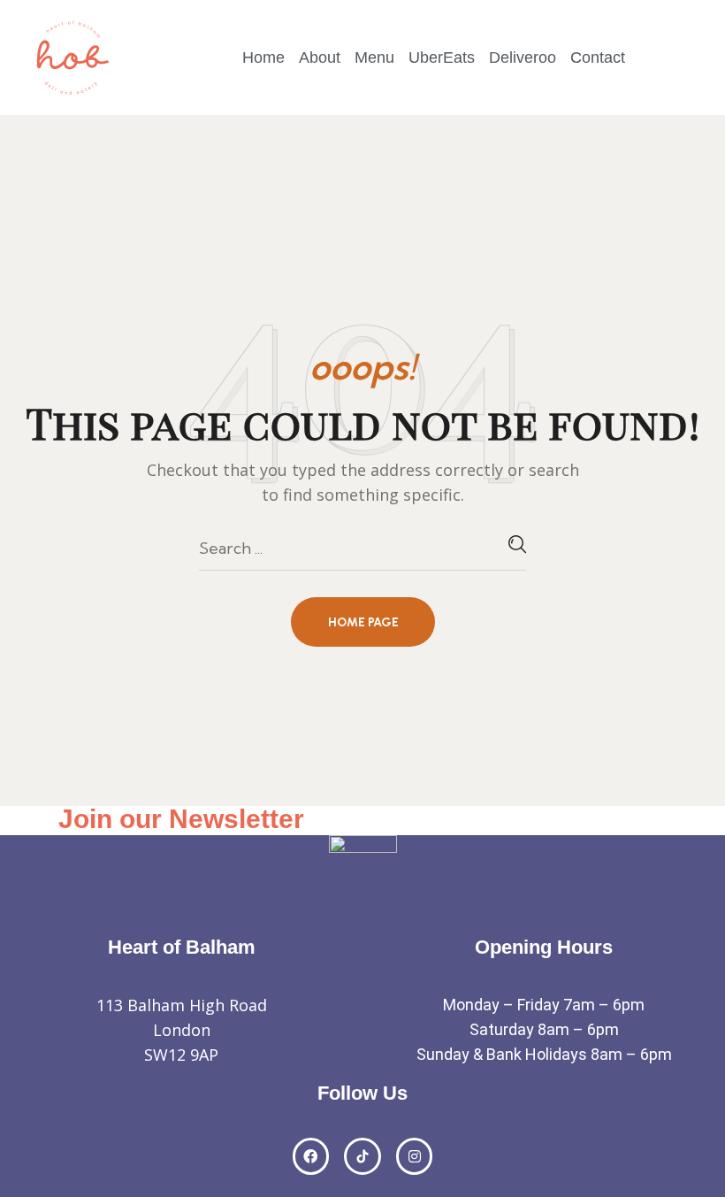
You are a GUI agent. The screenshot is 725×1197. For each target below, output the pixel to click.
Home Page (363, 622)
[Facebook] (311, 1156)
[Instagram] (414, 1156)
